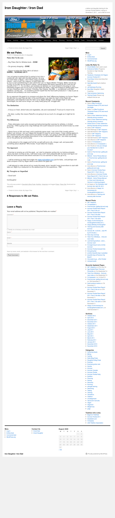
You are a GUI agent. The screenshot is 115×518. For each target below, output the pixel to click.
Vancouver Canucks (93, 400)
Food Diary (90, 79)
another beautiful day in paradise (97, 253)
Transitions (90, 394)
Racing (76, 40)
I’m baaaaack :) (97, 142)
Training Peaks (91, 95)
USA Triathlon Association (95, 423)
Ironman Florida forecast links (96, 249)
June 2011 (90, 332)
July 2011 (90, 330)
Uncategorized (91, 398)
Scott (88, 152)
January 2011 (91, 342)
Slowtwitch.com (92, 419)
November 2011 (92, 322)
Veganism (45, 184)
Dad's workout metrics (94, 283)
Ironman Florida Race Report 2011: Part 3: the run (96, 171)
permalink (10, 186)
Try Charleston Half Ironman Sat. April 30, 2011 (97, 185)
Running (61, 40)
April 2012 (90, 318)
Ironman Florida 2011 (94, 417)
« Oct (60, 450)
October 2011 (91, 324)
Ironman (89, 368)
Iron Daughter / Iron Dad (24, 7)
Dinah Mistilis (91, 67)
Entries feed (91, 57)
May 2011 (90, 334)
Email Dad (36, 431)
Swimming (47, 40)
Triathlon (90, 396)
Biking (55, 40)
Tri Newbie (90, 421)
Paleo (57, 184)
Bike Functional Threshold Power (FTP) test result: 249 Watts (97, 105)
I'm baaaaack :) (92, 277)
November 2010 (92, 346)
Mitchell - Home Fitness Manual (97, 156)
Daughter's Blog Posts (28, 184)
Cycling (89, 356)
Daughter (30, 55)
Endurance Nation (92, 69)
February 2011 (91, 340)
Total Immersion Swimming (95, 93)
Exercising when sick (93, 364)
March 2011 (91, 338)
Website (9, 243)
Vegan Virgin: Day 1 (72, 48)
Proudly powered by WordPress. (97, 454)
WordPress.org (91, 61)
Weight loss (90, 407)
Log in (89, 55)
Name (9, 232)
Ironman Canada (92, 370)
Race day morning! (93, 235)
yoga (88, 409)
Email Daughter (38, 433)
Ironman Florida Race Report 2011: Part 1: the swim (96, 217)
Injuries (89, 366)
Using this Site (91, 40)
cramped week (91, 261)
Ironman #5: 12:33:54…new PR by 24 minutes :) (97, 232)
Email (9, 238)
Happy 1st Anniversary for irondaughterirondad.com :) (95, 190)
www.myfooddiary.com (46, 159)
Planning (90, 378)
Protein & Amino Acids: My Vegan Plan (19, 48)
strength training (92, 386)
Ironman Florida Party (94, 374)
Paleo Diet (63, 184)
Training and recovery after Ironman (96, 195)
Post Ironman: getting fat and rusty (96, 167)
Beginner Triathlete (93, 415)
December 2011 (92, 320)
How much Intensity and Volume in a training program (96, 181)
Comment (10, 214)
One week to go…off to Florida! (96, 259)
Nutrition (69, 40)
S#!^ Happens (96, 127)
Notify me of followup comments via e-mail (21, 229)
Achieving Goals (92, 352)
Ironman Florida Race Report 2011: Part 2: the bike (96, 213)
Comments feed (92, 59)
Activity (15, 40)
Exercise (90, 362)
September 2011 (92, 326)
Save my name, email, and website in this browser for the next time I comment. (30, 251)
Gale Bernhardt (92, 83)
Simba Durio (91, 123)
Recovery (90, 382)
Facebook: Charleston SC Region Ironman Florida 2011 (97, 76)
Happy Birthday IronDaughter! (96, 225)
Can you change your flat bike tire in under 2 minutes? (97, 148)
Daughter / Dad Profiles (34, 40)
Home (9, 40)
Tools (83, 40)
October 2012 (91, 316)
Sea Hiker (90, 89)
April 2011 (90, 336)
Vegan (89, 403)
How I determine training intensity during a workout (97, 116)
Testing (89, 390)
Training (89, 392)
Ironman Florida (92, 372)
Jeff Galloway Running (94, 87)
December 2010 (92, 344)
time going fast (91, 251)
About (22, 40)
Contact (101, 40)
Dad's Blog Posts (92, 358)
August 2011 (91, 328)
